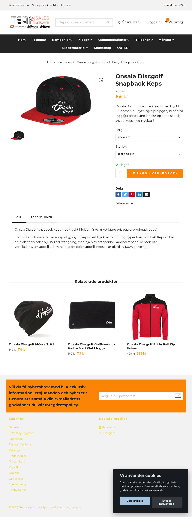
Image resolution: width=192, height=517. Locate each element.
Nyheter (14, 427)
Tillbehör (142, 40)
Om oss (14, 473)
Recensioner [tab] (41, 217)
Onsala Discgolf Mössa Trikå (32, 344)
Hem (22, 40)
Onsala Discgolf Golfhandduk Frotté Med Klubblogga (92, 346)
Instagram (108, 433)
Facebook (108, 427)
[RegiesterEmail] (178, 396)
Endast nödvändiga (166, 502)
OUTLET (123, 48)
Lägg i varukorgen (157, 173)
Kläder (83, 40)
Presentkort (17, 461)
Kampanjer (61, 40)
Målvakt (165, 40)
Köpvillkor (15, 467)
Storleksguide (18, 456)
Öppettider (16, 478)
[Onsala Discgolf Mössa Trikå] (37, 316)
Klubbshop (102, 48)
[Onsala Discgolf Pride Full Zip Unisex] (155, 316)
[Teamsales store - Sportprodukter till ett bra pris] (30, 22)
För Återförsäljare (20, 444)
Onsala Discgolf (87, 62)
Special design (18, 484)
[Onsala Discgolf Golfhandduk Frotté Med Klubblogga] (96, 316)
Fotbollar (39, 40)
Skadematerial (73, 48)
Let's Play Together (21, 433)
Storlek (121, 146)
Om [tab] (18, 217)
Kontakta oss (17, 490)
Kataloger (15, 450)
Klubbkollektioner (112, 40)
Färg (119, 130)
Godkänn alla (135, 500)
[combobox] (149, 137)
